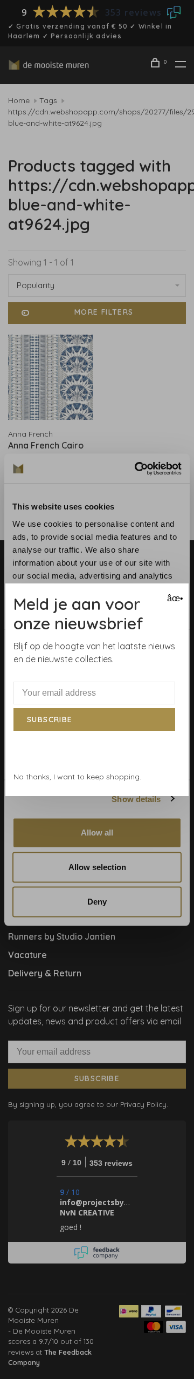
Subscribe (50, 719)
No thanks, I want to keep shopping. (77, 777)
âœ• (174, 598)
